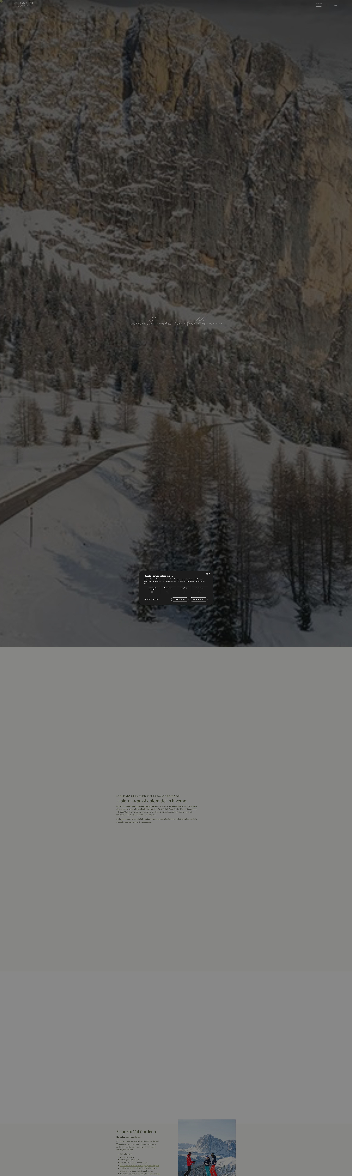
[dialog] (176, 588)
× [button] (209, 573)
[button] (151, 599)
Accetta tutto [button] (198, 599)
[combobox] (207, 574)
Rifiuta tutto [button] (180, 599)
